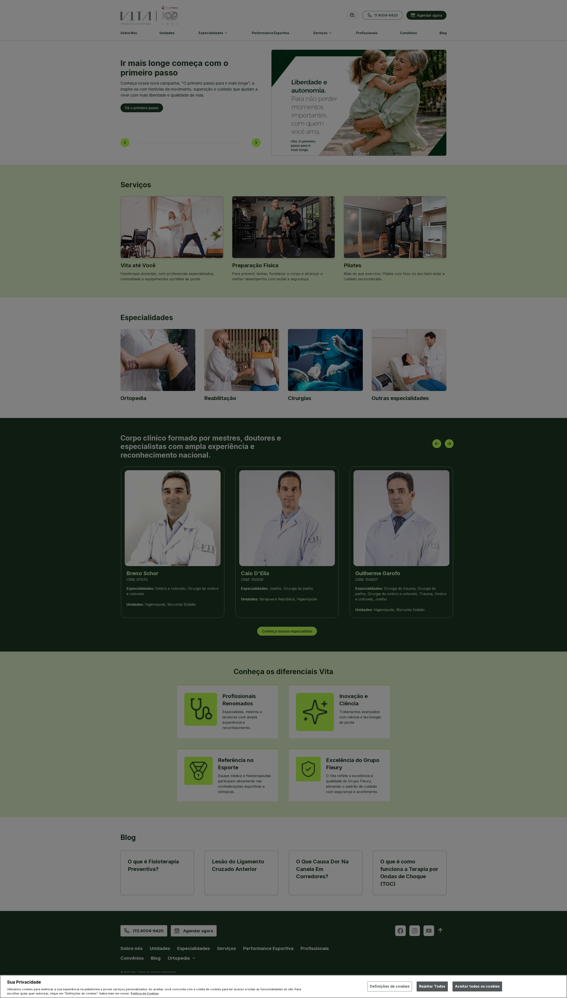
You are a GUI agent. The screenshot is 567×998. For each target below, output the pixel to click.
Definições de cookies (390, 986)
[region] (283, 986)
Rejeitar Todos (432, 986)
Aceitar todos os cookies (477, 986)
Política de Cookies (145, 993)
